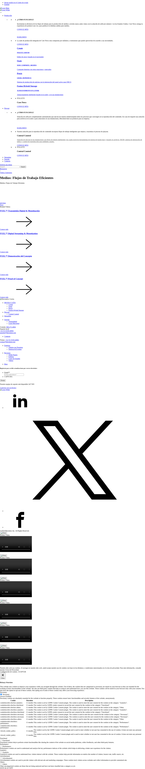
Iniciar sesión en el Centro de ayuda (16, 2)
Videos (10, 360)
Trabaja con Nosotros (15, 347)
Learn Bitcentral (13, 323)
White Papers (12, 355)
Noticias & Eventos (15, 349)
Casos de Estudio (14, 359)
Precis (10, 308)
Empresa (7, 345)
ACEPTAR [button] (22, 672)
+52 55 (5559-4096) (7, 331)
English (6, 4)
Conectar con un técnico (8, 388)
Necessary (6, 694)
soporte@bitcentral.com (8, 333)
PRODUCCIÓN (10, 303)
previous (3, 203)
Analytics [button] (3, 750)
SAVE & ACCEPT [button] (6, 768)
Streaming (7, 157)
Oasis (10, 306)
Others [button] (2, 762)
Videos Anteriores (6, 173)
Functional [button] (3, 738)
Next (1, 205)
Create (10, 305)
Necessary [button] (3, 692)
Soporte (6, 159)
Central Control (13, 314)
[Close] (3, 533)
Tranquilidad (12, 321)
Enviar (3, 380)
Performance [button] (4, 744)
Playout (6, 108)
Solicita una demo (6, 165)
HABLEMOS (22, 37)
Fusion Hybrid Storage (16, 310)
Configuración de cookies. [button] (9, 672)
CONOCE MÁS (22, 29)
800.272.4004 (11, 327)
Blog (6, 364)
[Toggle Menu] (1, 12)
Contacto (7, 161)
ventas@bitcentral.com (7, 342)
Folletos (11, 357)
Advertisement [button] (5, 756)
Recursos (7, 353)
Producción (8, 15)
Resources (3, 169)
